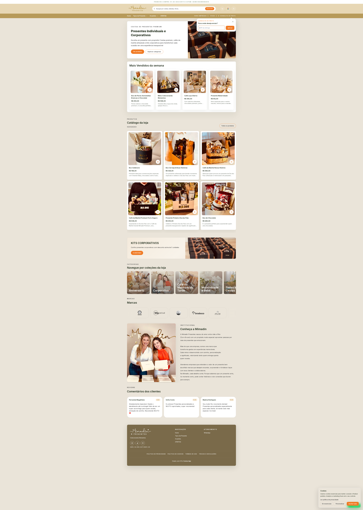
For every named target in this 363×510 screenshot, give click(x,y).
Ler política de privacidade (329, 499)
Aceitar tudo (353, 504)
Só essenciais (326, 504)
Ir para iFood (181, 261)
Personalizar (340, 504)
